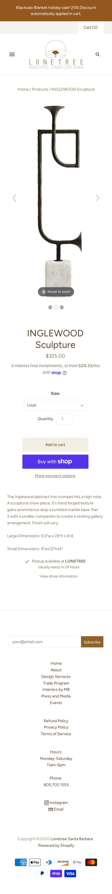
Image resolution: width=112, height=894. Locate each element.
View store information (59, 576)
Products (40, 89)
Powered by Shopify (56, 845)
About (56, 670)
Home (23, 89)
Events (56, 702)
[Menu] (12, 54)
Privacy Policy (56, 727)
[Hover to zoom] (56, 200)
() (91, 27)
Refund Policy (56, 720)
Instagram (58, 802)
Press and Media (56, 696)
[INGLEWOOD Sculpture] (50, 307)
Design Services (56, 676)
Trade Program (56, 683)
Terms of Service (56, 733)
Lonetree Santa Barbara (72, 838)
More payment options (55, 475)
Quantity (45, 418)
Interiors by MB (56, 689)
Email (58, 809)
